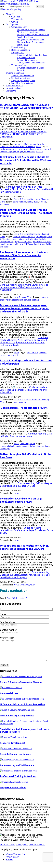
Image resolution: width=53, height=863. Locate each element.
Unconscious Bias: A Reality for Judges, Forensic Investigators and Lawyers (24, 547)
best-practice (32, 352)
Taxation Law (23, 45)
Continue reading (23, 134)
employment (5, 300)
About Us (10, 14)
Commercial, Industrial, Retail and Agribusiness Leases (32, 56)
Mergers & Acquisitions (27, 32)
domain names (36, 149)
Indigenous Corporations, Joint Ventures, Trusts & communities (31, 40)
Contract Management (21, 78)
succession (4, 204)
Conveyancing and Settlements (31, 62)
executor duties (6, 241)
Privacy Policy (12, 857)
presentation (17, 300)
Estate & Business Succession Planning (31, 199)
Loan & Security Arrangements (31, 29)
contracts (44, 297)
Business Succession (20, 50)
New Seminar (20, 297)
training (35, 300)
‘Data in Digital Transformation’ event (23, 407)
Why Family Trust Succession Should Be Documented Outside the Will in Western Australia (25, 160)
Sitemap (9, 859)
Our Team (15, 16)
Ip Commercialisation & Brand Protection (22, 145)
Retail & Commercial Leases (15, 754)
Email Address (7, 622)
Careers (14, 22)
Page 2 (10, 598)
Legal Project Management (23, 80)
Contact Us (11, 91)
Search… (4, 6)
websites (39, 151)
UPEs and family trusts (34, 244)
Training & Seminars (15, 73)
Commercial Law (19, 27)
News (38, 146)
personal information (31, 446)
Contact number (8, 630)
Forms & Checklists (14, 85)
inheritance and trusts (42, 241)
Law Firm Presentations (22, 83)
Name (3, 614)
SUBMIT (4, 665)
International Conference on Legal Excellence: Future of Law (21, 500)
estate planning (19, 201)
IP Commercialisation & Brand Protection (22, 704)
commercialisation (8, 446)
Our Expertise (12, 24)
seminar (27, 300)
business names (7, 149)
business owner (21, 149)
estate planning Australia (35, 239)
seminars (45, 446)
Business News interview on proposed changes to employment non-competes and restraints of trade (24, 308)
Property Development (27, 60)
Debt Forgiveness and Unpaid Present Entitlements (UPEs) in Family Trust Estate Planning (26, 213)
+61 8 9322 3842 (20, 1)
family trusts (32, 201)
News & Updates (13, 88)
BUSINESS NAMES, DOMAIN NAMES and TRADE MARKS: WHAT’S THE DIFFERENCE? (26, 106)
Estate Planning (18, 47)
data (19, 446)
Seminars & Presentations (22, 75)
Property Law (17, 52)
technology (5, 448)
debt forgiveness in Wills (24, 236)
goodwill (47, 149)
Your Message (7, 637)
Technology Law (19, 65)
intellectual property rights (11, 151)
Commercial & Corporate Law (27, 144)
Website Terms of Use (15, 854)
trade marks (29, 151)
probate (42, 201)
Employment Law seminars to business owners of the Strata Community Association (24, 255)
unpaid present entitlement (11, 244)
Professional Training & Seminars (18, 776)
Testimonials (16, 19)
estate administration (15, 239)
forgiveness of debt (23, 241)
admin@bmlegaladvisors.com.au (14, 4)
